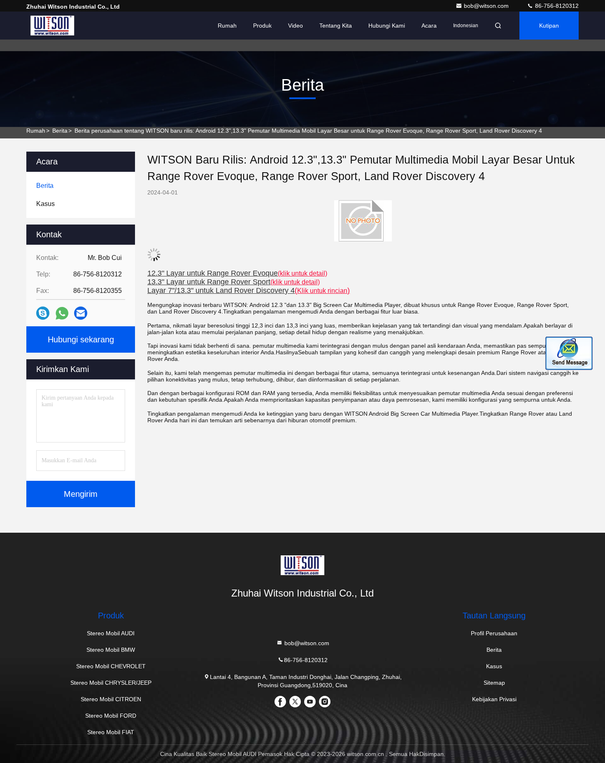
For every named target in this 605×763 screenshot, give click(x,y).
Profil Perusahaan (494, 633)
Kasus (494, 666)
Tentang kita (335, 25)
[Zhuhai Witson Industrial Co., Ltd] (52, 25)
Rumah (227, 25)
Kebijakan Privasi (494, 699)
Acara (429, 25)
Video (295, 25)
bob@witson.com (487, 5)
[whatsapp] (62, 313)
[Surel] (80, 313)
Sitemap (494, 682)
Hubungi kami (386, 25)
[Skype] (42, 313)
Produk (262, 25)
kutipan (549, 25)
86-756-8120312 (556, 5)
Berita (59, 130)
